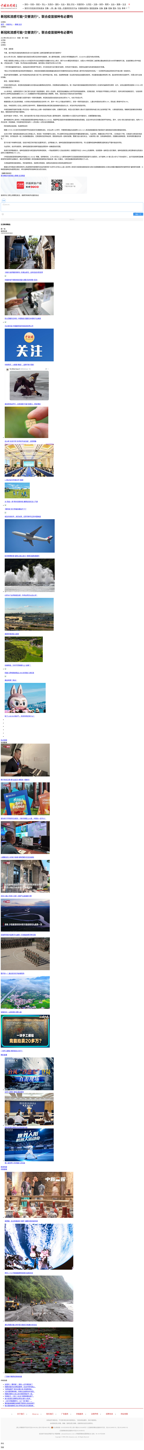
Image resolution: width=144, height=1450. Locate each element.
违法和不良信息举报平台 (46, 1434)
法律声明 (94, 1414)
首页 (2, 24)
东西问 (50, 4)
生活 (124, 4)
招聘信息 (109, 1414)
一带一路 (53, 8)
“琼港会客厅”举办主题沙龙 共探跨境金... (19, 1389)
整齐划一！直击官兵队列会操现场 (12, 973)
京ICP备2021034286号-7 (80, 1427)
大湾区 (88, 4)
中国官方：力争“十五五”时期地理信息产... (19, 1396)
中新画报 (4, 1169)
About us (35, 1414)
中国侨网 (80, 4)
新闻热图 (4, 1167)
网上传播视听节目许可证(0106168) (27, 1427)
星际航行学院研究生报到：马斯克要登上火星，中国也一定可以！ (23, 818)
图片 (114, 8)
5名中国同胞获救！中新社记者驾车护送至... (20, 1391)
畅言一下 (138, 214)
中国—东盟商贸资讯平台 (67, 8)
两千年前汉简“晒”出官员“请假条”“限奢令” (15, 780)
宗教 (46, 8)
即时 (26, 4)
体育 (101, 4)
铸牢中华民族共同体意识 (34, 8)
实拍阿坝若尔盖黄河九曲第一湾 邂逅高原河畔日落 (18, 935)
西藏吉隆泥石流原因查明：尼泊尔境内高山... (20, 1387)
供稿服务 (79, 1414)
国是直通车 (93, 8)
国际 (57, 4)
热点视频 (4, 740)
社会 (63, 4)
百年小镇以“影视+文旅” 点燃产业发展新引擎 (16, 896)
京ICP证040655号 (44, 1427)
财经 (38, 4)
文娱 (95, 4)
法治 (112, 4)
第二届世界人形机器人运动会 (15, 1163)
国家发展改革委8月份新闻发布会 (16, 1127)
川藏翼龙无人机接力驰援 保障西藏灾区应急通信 (17, 857)
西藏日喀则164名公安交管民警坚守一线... (19, 1394)
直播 (105, 8)
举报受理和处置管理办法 (83, 1434)
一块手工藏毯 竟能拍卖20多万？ (12, 1051)
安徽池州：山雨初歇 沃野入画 (11, 1012)
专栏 (119, 8)
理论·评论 (70, 4)
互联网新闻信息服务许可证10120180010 (72, 1430)
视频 (110, 8)
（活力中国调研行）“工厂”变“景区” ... (18, 1401)
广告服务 (64, 1414)
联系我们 (49, 1414)
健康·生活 (18, 24)
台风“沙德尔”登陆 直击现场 (14, 1092)
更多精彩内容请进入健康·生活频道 (13, 176)
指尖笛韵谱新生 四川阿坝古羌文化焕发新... (19, 1406)
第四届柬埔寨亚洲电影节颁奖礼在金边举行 (19, 1403)
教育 (107, 4)
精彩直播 (4, 1055)
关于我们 (20, 1414)
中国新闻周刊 (83, 8)
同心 (43, 4)
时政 (32, 4)
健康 (118, 4)
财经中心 (9, 24)
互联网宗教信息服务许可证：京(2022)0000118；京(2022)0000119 (107, 1427)
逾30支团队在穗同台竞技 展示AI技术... (18, 1398)
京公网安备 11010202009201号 (62, 1427)
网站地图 (124, 1414)
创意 (101, 8)
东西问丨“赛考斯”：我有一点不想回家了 (19, 1384)
